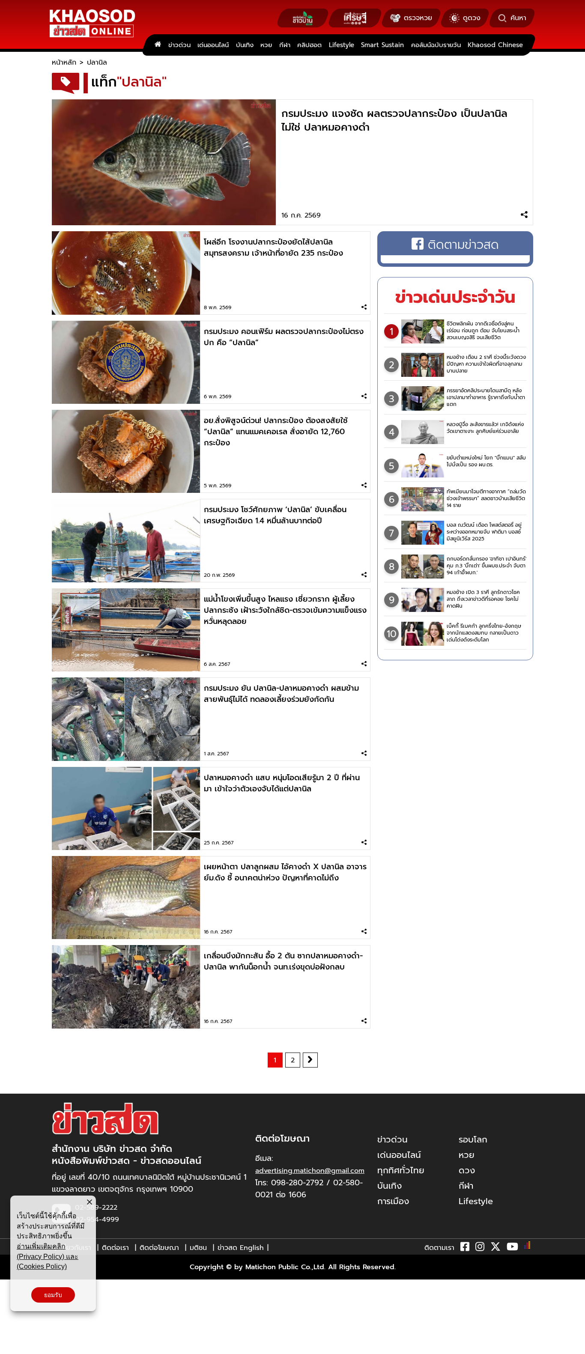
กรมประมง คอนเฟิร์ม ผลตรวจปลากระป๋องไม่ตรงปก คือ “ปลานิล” (284, 337)
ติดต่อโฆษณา (159, 1248)
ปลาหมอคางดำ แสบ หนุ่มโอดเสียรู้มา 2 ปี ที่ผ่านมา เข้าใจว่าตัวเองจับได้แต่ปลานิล (282, 783)
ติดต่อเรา (115, 1248)
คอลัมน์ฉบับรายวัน (436, 45)
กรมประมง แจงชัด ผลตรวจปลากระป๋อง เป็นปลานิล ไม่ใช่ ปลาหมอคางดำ (394, 120)
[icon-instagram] (479, 1248)
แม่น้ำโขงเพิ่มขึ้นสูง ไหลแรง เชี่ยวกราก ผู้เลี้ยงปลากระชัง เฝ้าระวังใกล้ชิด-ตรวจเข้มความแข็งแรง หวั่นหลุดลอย (285, 610)
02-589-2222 (96, 1207)
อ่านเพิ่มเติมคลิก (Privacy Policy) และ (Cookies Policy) (47, 1256)
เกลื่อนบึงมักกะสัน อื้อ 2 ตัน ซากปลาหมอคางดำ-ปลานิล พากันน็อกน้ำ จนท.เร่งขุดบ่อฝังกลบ (283, 961)
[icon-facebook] (464, 1248)
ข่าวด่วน (179, 45)
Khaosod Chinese (495, 45)
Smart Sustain (382, 45)
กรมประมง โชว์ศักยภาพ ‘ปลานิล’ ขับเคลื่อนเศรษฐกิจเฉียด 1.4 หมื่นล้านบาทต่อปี (275, 515)
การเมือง (393, 1201)
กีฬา (284, 45)
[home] (157, 45)
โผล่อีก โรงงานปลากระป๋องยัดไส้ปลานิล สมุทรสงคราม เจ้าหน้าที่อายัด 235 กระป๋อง (273, 247)
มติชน (198, 1248)
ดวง (467, 1170)
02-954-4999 (97, 1219)
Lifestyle (341, 45)
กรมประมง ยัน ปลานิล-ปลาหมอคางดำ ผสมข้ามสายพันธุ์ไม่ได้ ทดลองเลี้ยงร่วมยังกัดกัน (281, 693)
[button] (12, 1345)
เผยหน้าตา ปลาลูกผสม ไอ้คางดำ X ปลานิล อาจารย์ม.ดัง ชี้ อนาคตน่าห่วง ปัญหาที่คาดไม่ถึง (285, 872)
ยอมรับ (53, 1294)
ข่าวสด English (241, 1248)
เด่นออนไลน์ (213, 45)
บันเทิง (245, 45)
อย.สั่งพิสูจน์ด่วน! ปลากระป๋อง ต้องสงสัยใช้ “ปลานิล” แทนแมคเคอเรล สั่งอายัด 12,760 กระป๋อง (276, 432)
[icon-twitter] (495, 1248)
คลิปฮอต (309, 45)
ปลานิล (97, 62)
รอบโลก (473, 1139)
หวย (266, 45)
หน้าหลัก (64, 62)
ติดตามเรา (439, 1248)
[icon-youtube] (512, 1248)
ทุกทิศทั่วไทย (400, 1170)
